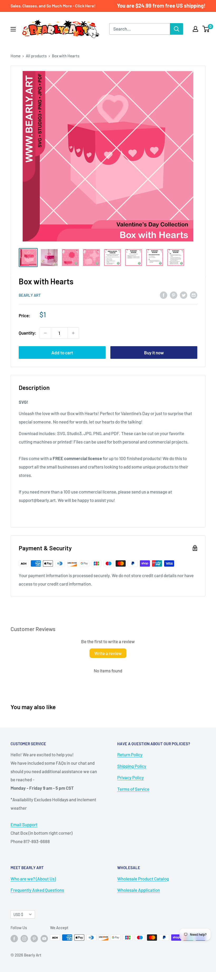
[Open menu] (13, 29)
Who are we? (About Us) (33, 878)
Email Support (24, 824)
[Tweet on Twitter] (183, 294)
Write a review (108, 653)
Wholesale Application (138, 890)
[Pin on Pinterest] (173, 294)
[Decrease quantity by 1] (45, 333)
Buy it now (154, 352)
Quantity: (27, 332)
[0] (206, 29)
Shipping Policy (131, 766)
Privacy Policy (130, 777)
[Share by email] (193, 294)
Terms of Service (133, 789)
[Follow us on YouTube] (44, 938)
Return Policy (130, 754)
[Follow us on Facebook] (14, 938)
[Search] (176, 29)
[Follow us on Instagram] (24, 938)
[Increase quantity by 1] (73, 333)
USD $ (18, 914)
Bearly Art (30, 295)
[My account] (195, 29)
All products (36, 55)
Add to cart (62, 352)
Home (16, 55)
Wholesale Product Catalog (143, 878)
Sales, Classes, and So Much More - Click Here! (53, 5)
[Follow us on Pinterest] (34, 938)
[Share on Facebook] (163, 294)
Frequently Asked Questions (37, 890)
